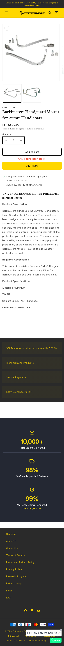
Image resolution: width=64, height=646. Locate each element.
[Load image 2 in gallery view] (32, 93)
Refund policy (14, 583)
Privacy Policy (14, 569)
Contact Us (12, 548)
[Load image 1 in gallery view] (12, 93)
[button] (6, 12)
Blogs (9, 590)
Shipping (20, 129)
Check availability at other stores (24, 185)
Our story (11, 534)
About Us (11, 541)
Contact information (15, 641)
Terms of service (33, 636)
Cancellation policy (37, 641)
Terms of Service (15, 555)
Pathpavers (18, 631)
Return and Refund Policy (20, 562)
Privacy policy (15, 636)
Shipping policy (51, 636)
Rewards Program (16, 576)
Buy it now (32, 165)
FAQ (8, 597)
